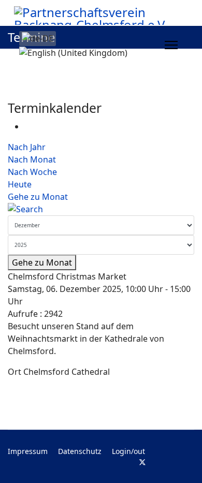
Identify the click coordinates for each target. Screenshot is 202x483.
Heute (20, 184)
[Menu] (171, 45)
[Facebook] (125, 462)
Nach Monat (32, 159)
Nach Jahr (27, 147)
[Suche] (101, 209)
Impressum (28, 451)
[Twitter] (142, 462)
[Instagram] (175, 462)
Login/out (128, 451)
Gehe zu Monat (38, 196)
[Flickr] (191, 462)
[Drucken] (27, 126)
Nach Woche (32, 172)
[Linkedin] (159, 462)
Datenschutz (80, 451)
